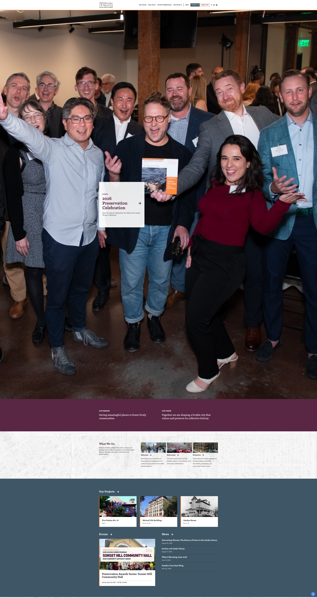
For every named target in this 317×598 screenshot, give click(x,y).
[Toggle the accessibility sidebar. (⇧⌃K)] (313, 594)
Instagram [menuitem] (214, 5)
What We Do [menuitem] (152, 5)
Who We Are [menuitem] (142, 5)
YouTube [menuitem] (216, 5)
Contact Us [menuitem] (195, 5)
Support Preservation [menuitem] (164, 5)
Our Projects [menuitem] (177, 5)
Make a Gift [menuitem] (205, 5)
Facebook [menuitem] (211, 5)
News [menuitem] (187, 5)
